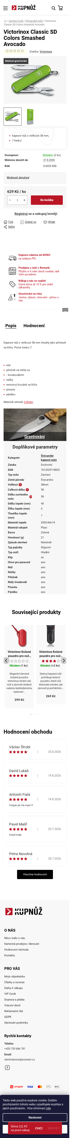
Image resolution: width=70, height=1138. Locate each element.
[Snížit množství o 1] (10, 200)
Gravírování (34, 436)
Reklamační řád (13, 1011)
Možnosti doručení (18, 177)
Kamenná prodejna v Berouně (21, 943)
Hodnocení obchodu (16, 949)
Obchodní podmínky (16, 1022)
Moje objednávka (14, 976)
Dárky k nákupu (13, 988)
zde (48, 1108)
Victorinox (46, 51)
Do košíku (46, 200)
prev (6, 660)
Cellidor (28, 402)
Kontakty (9, 955)
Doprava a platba (14, 999)
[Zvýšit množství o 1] (24, 200)
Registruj (21, 214)
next (63, 660)
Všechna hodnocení (35, 874)
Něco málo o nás (14, 938)
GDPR (7, 1017)
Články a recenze (14, 982)
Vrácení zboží (12, 1005)
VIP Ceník (10, 993)
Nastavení (35, 1117)
